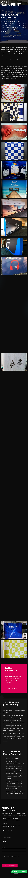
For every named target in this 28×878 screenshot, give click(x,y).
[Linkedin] (11, 830)
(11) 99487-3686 (14, 818)
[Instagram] (6, 830)
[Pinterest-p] (8, 830)
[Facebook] (3, 830)
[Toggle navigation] (22, 3)
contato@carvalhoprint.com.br (13, 820)
